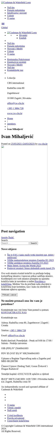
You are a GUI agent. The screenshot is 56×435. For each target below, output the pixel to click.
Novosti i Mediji (15, 48)
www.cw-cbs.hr (14, 113)
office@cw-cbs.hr (15, 103)
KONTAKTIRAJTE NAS (14, 312)
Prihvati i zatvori (9, 295)
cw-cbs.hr (42, 144)
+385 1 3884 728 (15, 108)
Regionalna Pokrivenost (18, 59)
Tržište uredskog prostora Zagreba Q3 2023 (27, 263)
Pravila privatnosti (15, 418)
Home (10, 118)
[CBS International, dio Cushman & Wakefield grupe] (16, 2)
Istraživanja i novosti (17, 13)
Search (4, 240)
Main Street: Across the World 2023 (24, 265)
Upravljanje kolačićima (18, 420)
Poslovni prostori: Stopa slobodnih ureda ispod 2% (31, 268)
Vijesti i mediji (14, 407)
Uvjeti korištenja (15, 415)
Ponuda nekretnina (16, 10)
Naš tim (10, 7)
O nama (11, 18)
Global (4, 27)
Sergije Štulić (7, 237)
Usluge (10, 15)
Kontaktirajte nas (15, 70)
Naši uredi (12, 410)
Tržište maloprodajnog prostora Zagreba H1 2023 (30, 260)
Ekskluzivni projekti (16, 62)
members (11, 124)
